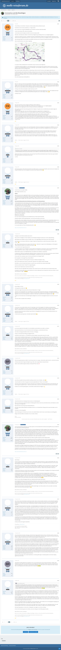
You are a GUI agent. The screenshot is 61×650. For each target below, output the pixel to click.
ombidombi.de (21, 524)
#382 (58, 81)
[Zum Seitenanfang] (59, 649)
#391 (58, 326)
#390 (58, 305)
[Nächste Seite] (15, 20)
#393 (58, 378)
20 (8, 20)
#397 (58, 499)
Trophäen (4, 38)
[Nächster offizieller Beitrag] (58, 229)
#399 (58, 560)
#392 (58, 358)
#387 (58, 187)
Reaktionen (4, 36)
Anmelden (49, 1)
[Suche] (58, 1)
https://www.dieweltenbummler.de (20, 227)
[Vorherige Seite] (2, 20)
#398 (58, 533)
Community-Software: (30, 648)
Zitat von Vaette (19, 148)
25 (13, 20)
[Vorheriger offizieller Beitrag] (56, 229)
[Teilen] (59, 20)
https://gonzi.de (26, 278)
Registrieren (54, 1)
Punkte (4, 37)
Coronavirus (3, 640)
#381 (58, 23)
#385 (58, 145)
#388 (58, 233)
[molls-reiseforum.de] (30, 6)
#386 (58, 166)
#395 (58, 424)
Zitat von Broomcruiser (21, 583)
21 (9, 20)
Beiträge (4, 97)
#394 (58, 399)
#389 (58, 284)
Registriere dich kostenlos (32, 629)
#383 (58, 102)
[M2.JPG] (30, 52)
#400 (58, 580)
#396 (58, 457)
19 (6, 20)
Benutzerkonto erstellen (33, 631)
